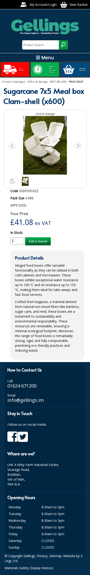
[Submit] (63, 45)
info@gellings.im (25, 400)
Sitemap (55, 556)
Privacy (42, 556)
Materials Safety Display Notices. (29, 568)
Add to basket (38, 241)
